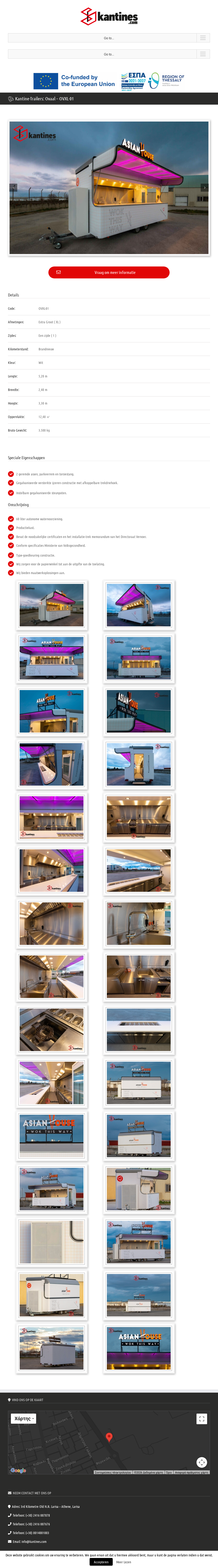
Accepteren (101, 1562)
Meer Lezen (123, 1562)
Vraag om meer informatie (115, 272)
